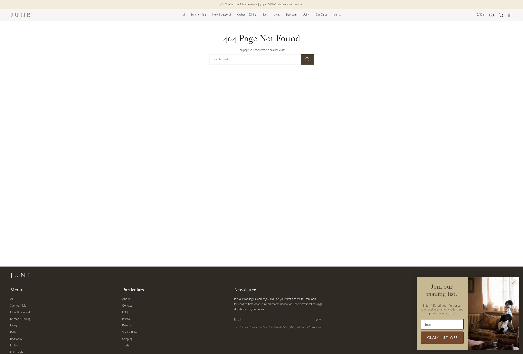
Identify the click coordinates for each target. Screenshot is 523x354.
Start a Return (130, 332)
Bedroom (16, 339)
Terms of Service (307, 327)
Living (13, 325)
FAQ (125, 312)
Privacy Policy (289, 327)
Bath (13, 332)
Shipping (127, 339)
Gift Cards (16, 352)
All (11, 299)
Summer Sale (18, 305)
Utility (14, 345)
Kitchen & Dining (20, 319)
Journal (126, 319)
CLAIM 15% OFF (442, 337)
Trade (125, 345)
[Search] (307, 59)
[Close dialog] (513, 282)
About (126, 299)
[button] (221, 15)
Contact (127, 305)
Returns (126, 325)
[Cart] (510, 15)
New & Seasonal (20, 312)
